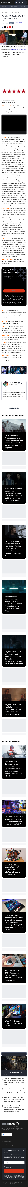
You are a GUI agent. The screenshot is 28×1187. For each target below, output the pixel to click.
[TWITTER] (19, 383)
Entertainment (5, 12)
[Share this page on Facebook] (2, 27)
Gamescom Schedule (13, 6)
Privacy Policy (17, 1176)
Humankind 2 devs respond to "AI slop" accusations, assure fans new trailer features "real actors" (14, 1091)
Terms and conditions (7, 1141)
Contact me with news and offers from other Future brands (13, 1167)
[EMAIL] (22, 383)
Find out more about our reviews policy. (18, 49)
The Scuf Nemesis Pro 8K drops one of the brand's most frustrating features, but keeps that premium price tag (14, 1108)
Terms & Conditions (10, 1177)
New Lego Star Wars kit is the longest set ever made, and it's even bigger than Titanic (14, 1099)
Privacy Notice (11, 298)
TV (12, 12)
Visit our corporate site (12, 1129)
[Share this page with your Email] (12, 27)
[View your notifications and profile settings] (22, 2)
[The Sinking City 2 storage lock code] (14, 1063)
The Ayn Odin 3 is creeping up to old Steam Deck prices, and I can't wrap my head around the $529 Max (14, 1081)
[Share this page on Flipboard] (10, 27)
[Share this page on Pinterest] (7, 27)
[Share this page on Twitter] (5, 27)
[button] (25, 2)
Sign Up (14, 1171)
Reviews (11, 23)
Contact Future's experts (8, 1145)
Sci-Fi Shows (18, 12)
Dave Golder (19, 22)
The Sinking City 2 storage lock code (13, 1073)
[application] (14, 123)
